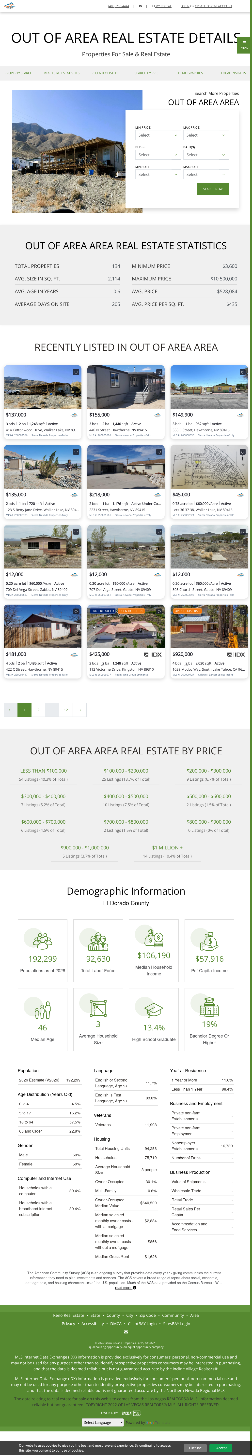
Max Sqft (190, 167)
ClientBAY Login (142, 1323)
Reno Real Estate (68, 1315)
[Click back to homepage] (8, 5)
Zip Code (148, 1315)
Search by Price (147, 73)
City (129, 1315)
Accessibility (92, 1323)
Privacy (68, 1323)
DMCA (116, 1323)
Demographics (190, 73)
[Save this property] (76, 372)
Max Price (191, 127)
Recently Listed (104, 73)
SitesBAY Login (176, 1323)
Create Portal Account (213, 6)
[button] (244, 45)
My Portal (163, 6)
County (113, 1315)
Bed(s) (140, 147)
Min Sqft (142, 167)
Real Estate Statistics (61, 73)
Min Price (143, 127)
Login (185, 6)
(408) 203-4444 (118, 6)
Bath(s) (189, 147)
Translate (163, 1422)
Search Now (212, 189)
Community (173, 1315)
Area (194, 1315)
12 (66, 709)
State (95, 1315)
